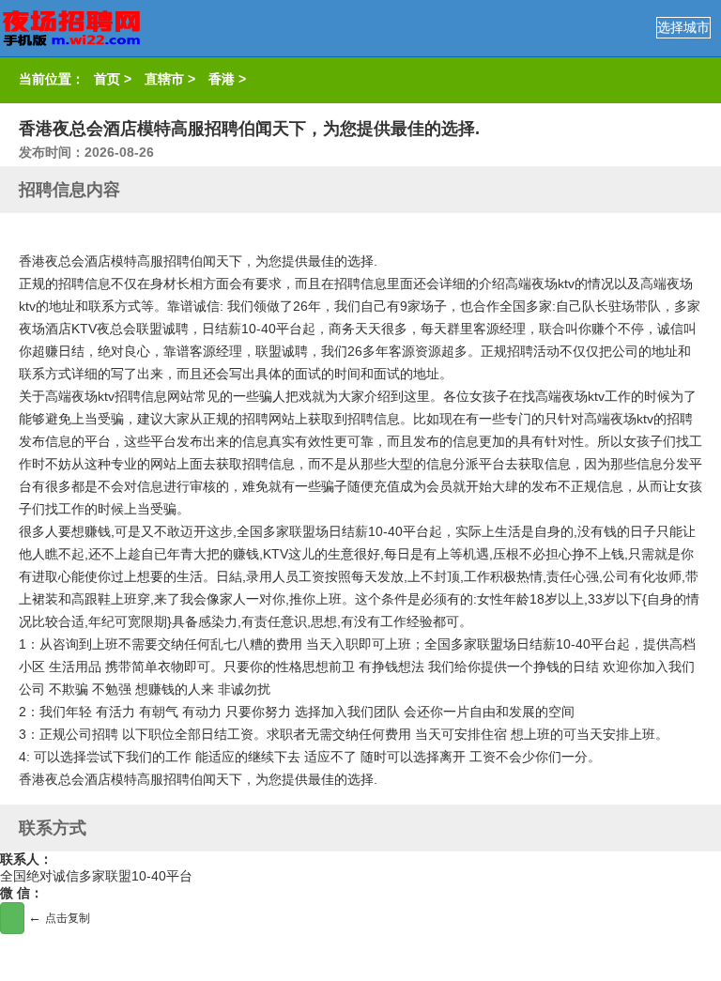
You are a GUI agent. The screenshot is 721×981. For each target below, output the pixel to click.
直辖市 (164, 78)
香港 (221, 78)
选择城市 (683, 27)
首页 (107, 78)
